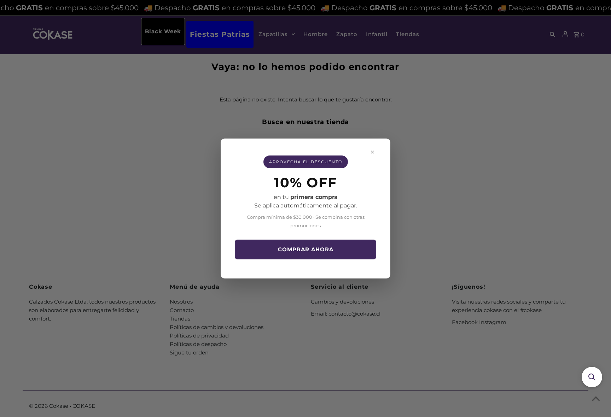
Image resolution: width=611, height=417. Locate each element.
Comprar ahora (305, 249)
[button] (592, 377)
